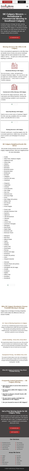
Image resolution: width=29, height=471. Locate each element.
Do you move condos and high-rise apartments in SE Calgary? (13, 398)
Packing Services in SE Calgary (14, 129)
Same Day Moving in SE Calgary (14, 111)
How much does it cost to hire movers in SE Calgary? (15, 386)
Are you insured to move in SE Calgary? (15, 402)
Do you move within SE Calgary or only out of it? (15, 390)
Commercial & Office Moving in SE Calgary (14, 92)
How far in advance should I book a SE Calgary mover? (15, 394)
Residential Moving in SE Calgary (14, 70)
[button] (27, 6)
